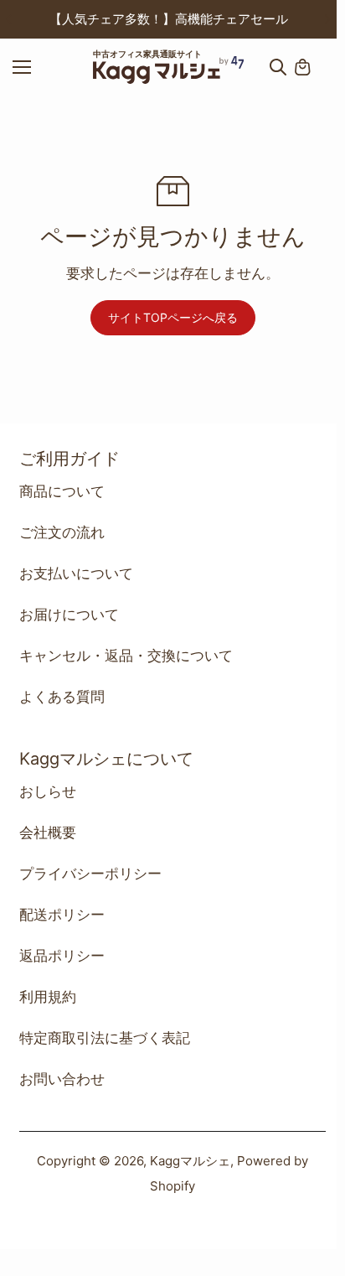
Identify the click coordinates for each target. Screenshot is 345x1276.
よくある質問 (62, 696)
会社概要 (47, 832)
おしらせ (47, 791)
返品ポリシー (62, 955)
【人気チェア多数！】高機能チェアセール (168, 19)
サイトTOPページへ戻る (173, 317)
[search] (278, 67)
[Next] (326, 19)
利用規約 (47, 996)
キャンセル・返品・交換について (126, 655)
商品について (62, 491)
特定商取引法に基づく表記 (104, 1038)
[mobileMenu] (37, 67)
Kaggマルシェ (190, 1161)
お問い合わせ (62, 1079)
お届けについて (69, 614)
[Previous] (10, 19)
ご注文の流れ (62, 532)
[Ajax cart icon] (302, 67)
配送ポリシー (62, 914)
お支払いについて (76, 573)
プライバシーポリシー (90, 873)
